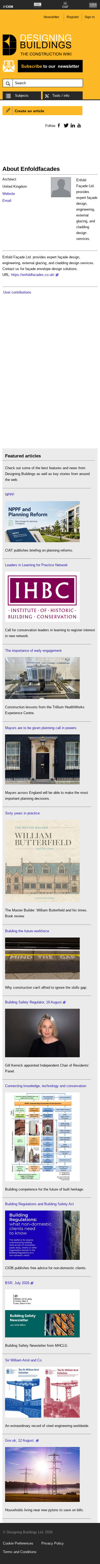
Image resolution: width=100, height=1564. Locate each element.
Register (73, 17)
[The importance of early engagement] (42, 698)
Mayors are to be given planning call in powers (41, 728)
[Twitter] (65, 125)
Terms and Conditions (20, 1552)
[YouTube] (78, 125)
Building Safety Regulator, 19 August (33, 1002)
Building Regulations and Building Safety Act (39, 1204)
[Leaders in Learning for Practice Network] (42, 621)
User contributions (17, 292)
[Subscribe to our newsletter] (43, 72)
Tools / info (60, 96)
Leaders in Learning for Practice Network (36, 565)
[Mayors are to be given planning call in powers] (42, 783)
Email (6, 201)
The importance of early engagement (33, 651)
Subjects (22, 96)
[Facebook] (58, 125)
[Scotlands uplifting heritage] (42, 1416)
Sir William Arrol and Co (23, 1360)
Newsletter (51, 17)
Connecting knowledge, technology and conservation (45, 1086)
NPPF (9, 495)
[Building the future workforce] (42, 978)
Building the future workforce (27, 931)
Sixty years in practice (22, 813)
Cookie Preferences (18, 1543)
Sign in (90, 17)
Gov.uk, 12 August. (20, 1440)
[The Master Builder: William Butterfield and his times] (42, 901)
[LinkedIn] (72, 125)
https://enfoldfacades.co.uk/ (32, 275)
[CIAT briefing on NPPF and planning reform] (42, 541)
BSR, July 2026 (17, 1283)
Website (8, 194)
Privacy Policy (52, 1543)
